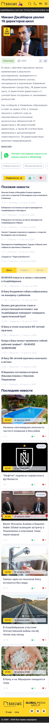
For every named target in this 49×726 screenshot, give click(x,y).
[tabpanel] (24, 331)
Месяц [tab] (39, 270)
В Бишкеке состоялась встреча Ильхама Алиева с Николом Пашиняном (19, 376)
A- (41, 61)
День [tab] (9, 270)
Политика (8, 61)
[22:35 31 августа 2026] (24, 561)
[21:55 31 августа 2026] (24, 661)
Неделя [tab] (25, 270)
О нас (9, 712)
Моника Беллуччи (33, 166)
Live (17, 712)
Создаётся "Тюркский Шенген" (15, 257)
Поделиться (12, 178)
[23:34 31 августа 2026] (24, 409)
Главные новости (11, 166)
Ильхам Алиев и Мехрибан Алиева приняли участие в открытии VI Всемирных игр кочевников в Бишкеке (24, 195)
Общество (14, 286)
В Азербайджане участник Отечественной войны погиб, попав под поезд (21, 631)
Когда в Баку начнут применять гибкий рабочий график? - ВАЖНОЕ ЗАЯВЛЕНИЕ (24, 344)
